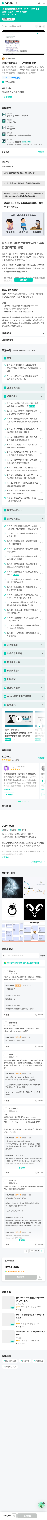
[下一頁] (42, 1251)
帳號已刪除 (13, 1023)
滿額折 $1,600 (7, 19)
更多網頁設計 (10, 1361)
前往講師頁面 (36, 862)
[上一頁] (26, 1251)
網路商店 (38, 1361)
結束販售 (27, 1516)
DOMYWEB (9, 985)
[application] (23, 42)
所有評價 (41, 758)
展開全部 (23, 280)
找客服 (22, 92)
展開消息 (41, 152)
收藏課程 (9, 97)
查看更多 (22, 1168)
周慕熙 (11, 1054)
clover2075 (13, 1108)
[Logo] (39, 34)
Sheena (12, 971)
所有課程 (5, 26)
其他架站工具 (10, 1367)
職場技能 (13, 26)
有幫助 (10, 795)
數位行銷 (25, 1361)
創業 (19, 26)
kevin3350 (13, 1180)
